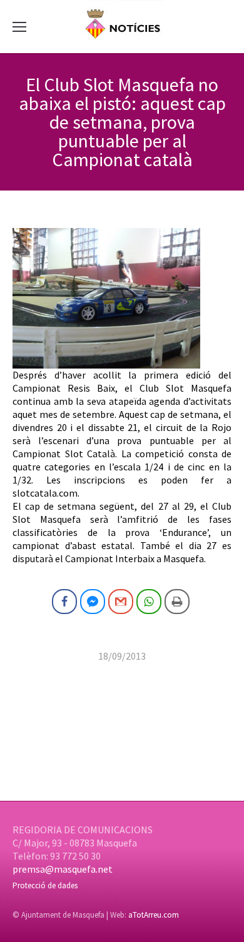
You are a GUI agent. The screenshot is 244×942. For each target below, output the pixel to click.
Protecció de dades (45, 885)
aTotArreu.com (153, 915)
